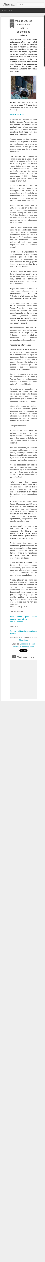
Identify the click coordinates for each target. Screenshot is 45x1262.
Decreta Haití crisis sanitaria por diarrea (23, 632)
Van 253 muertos (16, 621)
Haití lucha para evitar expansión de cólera (23, 617)
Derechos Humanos (21, 646)
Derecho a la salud (27, 643)
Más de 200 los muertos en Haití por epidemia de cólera (23, 28)
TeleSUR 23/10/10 (17, 114)
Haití (32, 646)
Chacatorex (23, 640)
